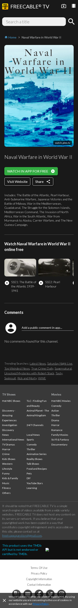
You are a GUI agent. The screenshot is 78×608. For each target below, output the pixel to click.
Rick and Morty (27, 378)
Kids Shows (8, 459)
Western (7, 463)
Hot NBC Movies (61, 400)
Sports (30, 439)
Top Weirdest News (17, 368)
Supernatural (63, 368)
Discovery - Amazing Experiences (9, 415)
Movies (56, 394)
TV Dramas (8, 444)
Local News (33, 434)
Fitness (6, 488)
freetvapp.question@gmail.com (22, 535)
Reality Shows (34, 459)
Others (6, 493)
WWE (42, 378)
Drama (55, 420)
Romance (56, 430)
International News (13, 439)
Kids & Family (10, 478)
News (5, 434)
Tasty (58, 373)
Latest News (38, 363)
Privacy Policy (41, 603)
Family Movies (59, 434)
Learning (32, 488)
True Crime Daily (42, 368)
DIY (29, 478)
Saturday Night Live (59, 363)
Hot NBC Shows (11, 400)
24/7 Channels (35, 425)
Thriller (31, 449)
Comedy (32, 444)
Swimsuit (10, 378)
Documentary (59, 444)
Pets (29, 473)
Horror (6, 449)
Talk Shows (33, 463)
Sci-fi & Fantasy (60, 439)
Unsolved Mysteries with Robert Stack (29, 373)
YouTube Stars (35, 483)
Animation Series (37, 454)
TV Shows (9, 394)
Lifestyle (7, 468)
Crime (6, 454)
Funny (6, 473)
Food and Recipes (37, 468)
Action (55, 410)
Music (5, 483)
